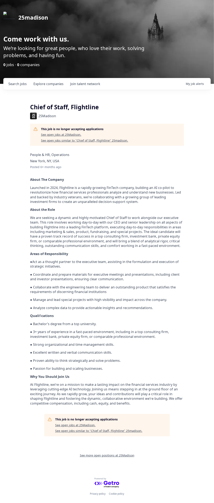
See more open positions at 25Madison (107, 455)
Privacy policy (98, 493)
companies (48, 84)
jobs (17, 84)
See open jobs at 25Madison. (61, 135)
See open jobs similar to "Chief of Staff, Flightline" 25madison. (84, 140)
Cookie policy (116, 493)
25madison (33, 17)
